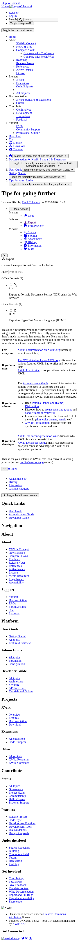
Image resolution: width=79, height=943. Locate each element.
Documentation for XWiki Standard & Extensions (38, 159)
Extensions (22, 83)
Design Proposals (19, 833)
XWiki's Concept (26, 43)
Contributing (16, 878)
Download (15, 136)
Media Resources (19, 575)
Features (14, 717)
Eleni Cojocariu (31, 202)
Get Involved (23, 109)
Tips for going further (21, 180)
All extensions (17, 738)
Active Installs (24, 69)
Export (31, 222)
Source (31, 232)
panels (62, 419)
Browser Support (19, 802)
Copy (30, 215)
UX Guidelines (17, 829)
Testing (13, 857)
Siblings (32, 235)
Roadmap (21, 59)
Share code (15, 901)
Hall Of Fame (17, 799)
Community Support (28, 129)
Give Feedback (17, 885)
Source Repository (19, 847)
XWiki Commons (19, 762)
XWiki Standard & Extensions (33, 99)
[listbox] (39, 299)
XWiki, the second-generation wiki (38, 436)
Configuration (17, 664)
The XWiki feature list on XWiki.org (39, 360)
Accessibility (16, 582)
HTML (13, 314)
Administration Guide (21, 514)
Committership (17, 795)
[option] (43, 291)
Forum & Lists (17, 606)
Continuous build (19, 854)
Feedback (21, 119)
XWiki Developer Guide (32, 442)
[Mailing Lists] (26, 938)
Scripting (14, 684)
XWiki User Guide (29, 370)
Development (24, 112)
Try (11, 139)
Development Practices (22, 823)
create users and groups (58, 409)
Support (13, 596)
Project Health (17, 792)
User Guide (15, 169)
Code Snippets (24, 86)
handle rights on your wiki (40, 412)
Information (34, 245)
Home (12, 36)
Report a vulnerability (21, 898)
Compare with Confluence (39, 53)
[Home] (10, 155)
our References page (32, 462)
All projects (23, 93)
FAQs (19, 126)
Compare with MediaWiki (39, 56)
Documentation (18, 600)
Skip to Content (10, 3)
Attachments (34, 238)
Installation (15, 660)
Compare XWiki (25, 50)
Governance (16, 789)
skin (38, 419)
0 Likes (12, 468)
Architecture (16, 681)
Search (13, 19)
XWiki (20, 79)
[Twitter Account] (23, 938)
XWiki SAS (19, 924)
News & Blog (24, 46)
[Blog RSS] (30, 938)
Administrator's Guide (35, 383)
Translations (23, 116)
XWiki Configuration (37, 422)
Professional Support (28, 132)
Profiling (14, 864)
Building (14, 850)
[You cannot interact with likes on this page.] (4, 469)
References (22, 66)
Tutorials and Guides (21, 691)
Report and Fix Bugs (21, 894)
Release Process (18, 816)
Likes (30, 248)
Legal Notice (16, 579)
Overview (14, 714)
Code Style (15, 820)
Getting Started (17, 173)
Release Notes (17, 562)
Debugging (15, 860)
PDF (11, 288)
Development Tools (20, 826)
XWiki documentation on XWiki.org (39, 349)
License (20, 73)
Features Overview (20, 643)
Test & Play (15, 881)
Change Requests (19, 488)
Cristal (20, 103)
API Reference (17, 688)
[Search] (20, 20)
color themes (49, 419)
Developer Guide (19, 517)
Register (13, 12)
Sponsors (14, 613)
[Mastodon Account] (10, 938)
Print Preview (35, 225)
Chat (11, 610)
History (32, 242)
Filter (4, 271)
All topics (14, 639)
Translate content (18, 888)
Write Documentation (21, 891)
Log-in (13, 15)
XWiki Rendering (19, 759)
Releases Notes (25, 63)
